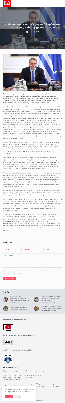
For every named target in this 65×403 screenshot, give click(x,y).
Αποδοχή (8, 397)
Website (47, 249)
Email (27, 249)
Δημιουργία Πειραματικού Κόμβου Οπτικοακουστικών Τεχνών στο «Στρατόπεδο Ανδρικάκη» (51, 309)
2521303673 (40, 386)
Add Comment (9, 255)
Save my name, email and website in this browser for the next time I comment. (26, 270)
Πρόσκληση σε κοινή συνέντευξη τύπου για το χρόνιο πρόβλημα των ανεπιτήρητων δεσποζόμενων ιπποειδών (51, 300)
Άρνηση (17, 397)
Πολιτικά (36, 31)
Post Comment (9, 278)
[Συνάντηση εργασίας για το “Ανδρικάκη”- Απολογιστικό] (5, 308)
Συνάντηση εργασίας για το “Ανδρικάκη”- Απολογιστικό (18, 308)
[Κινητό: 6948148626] (47, 385)
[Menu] (61, 3)
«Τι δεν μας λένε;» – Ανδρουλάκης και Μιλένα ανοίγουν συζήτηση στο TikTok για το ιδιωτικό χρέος (19, 300)
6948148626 (55, 386)
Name (6, 249)
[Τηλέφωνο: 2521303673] (32, 385)
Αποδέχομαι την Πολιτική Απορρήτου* (15, 273)
